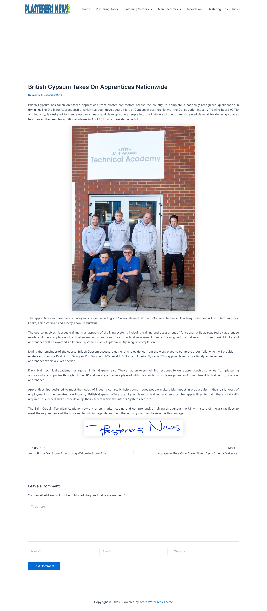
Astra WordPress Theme (156, 602)
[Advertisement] (133, 45)
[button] (150, 9)
